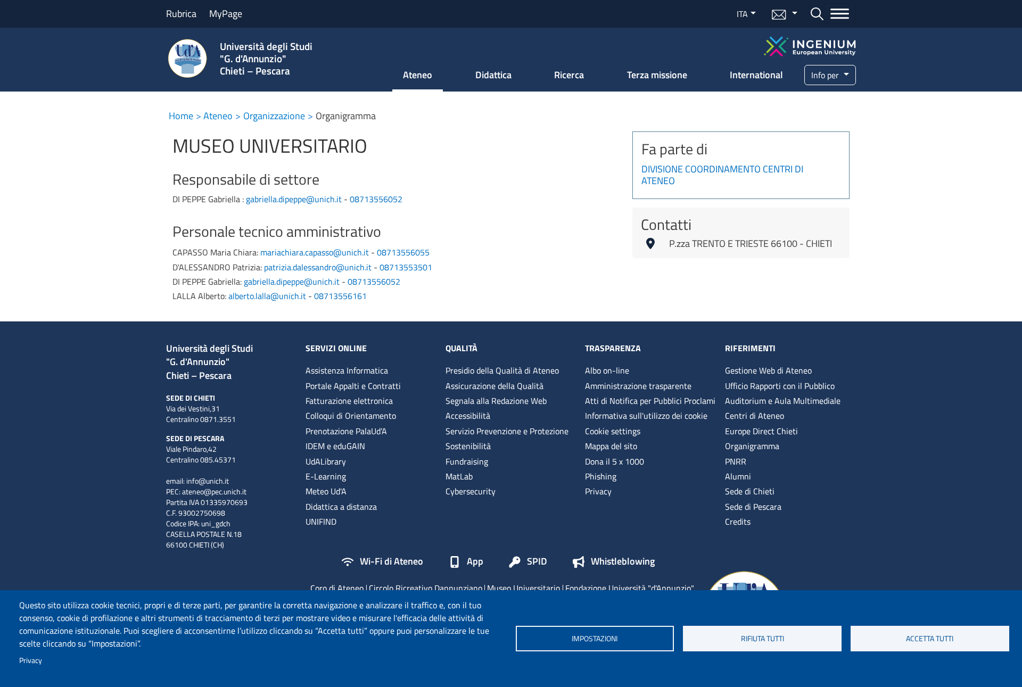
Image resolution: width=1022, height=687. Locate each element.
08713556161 (340, 295)
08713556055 (403, 252)
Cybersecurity (471, 491)
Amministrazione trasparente (638, 385)
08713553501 (406, 267)
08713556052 (376, 199)
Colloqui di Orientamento (351, 415)
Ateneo (417, 75)
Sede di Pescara (753, 506)
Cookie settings (612, 431)
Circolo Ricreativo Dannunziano (425, 588)
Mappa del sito (611, 446)
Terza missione (657, 75)
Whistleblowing (623, 562)
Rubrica (181, 13)
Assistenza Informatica (347, 370)
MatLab (459, 476)
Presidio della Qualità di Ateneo (502, 370)
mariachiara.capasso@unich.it (314, 252)
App (475, 562)
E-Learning (326, 476)
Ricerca (569, 75)
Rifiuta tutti (762, 638)
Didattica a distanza (341, 506)
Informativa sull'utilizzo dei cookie (646, 415)
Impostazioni (594, 638)
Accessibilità (468, 415)
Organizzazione (274, 116)
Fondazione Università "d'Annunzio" (629, 588)
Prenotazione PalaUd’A (346, 431)
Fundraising (467, 461)
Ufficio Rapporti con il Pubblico (780, 385)
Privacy (30, 660)
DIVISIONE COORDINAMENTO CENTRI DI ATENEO (722, 175)
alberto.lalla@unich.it (267, 295)
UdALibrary (326, 461)
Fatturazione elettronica (349, 400)
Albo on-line (607, 370)
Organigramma (752, 446)
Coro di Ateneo (337, 588)
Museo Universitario (523, 588)
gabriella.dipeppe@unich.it (294, 199)
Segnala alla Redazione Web (496, 400)
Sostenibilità (468, 446)
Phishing (600, 476)
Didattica (493, 75)
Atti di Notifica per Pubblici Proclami (650, 400)
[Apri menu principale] (839, 13)
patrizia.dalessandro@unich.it (318, 267)
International (756, 75)
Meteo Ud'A (326, 491)
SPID (537, 562)
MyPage (225, 13)
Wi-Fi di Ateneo (391, 562)
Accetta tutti (929, 638)
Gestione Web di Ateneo (768, 370)
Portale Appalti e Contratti (353, 385)
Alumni (738, 476)
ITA (742, 13)
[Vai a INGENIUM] (810, 45)
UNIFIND (321, 521)
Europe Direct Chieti (761, 431)
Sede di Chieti (749, 491)
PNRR (735, 461)
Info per (826, 75)
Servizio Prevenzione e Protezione (507, 431)
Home (181, 116)
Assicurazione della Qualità (494, 385)
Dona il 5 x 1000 (614, 461)
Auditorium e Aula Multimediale (782, 400)
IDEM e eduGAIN (335, 446)
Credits (738, 521)
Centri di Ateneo (754, 415)
